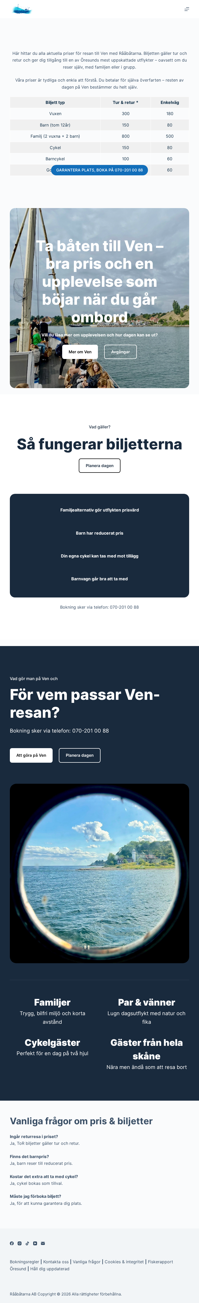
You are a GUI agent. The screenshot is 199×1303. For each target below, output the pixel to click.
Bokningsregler (24, 1261)
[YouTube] (35, 1243)
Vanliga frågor (87, 1261)
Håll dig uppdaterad (49, 1268)
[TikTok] (27, 1243)
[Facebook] (12, 1243)
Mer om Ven (80, 351)
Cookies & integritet (124, 1261)
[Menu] (186, 9)
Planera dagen (99, 465)
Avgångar (120, 351)
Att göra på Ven (31, 755)
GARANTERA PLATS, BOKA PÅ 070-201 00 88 (99, 170)
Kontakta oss (56, 1261)
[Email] (43, 1243)
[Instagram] (20, 1243)
